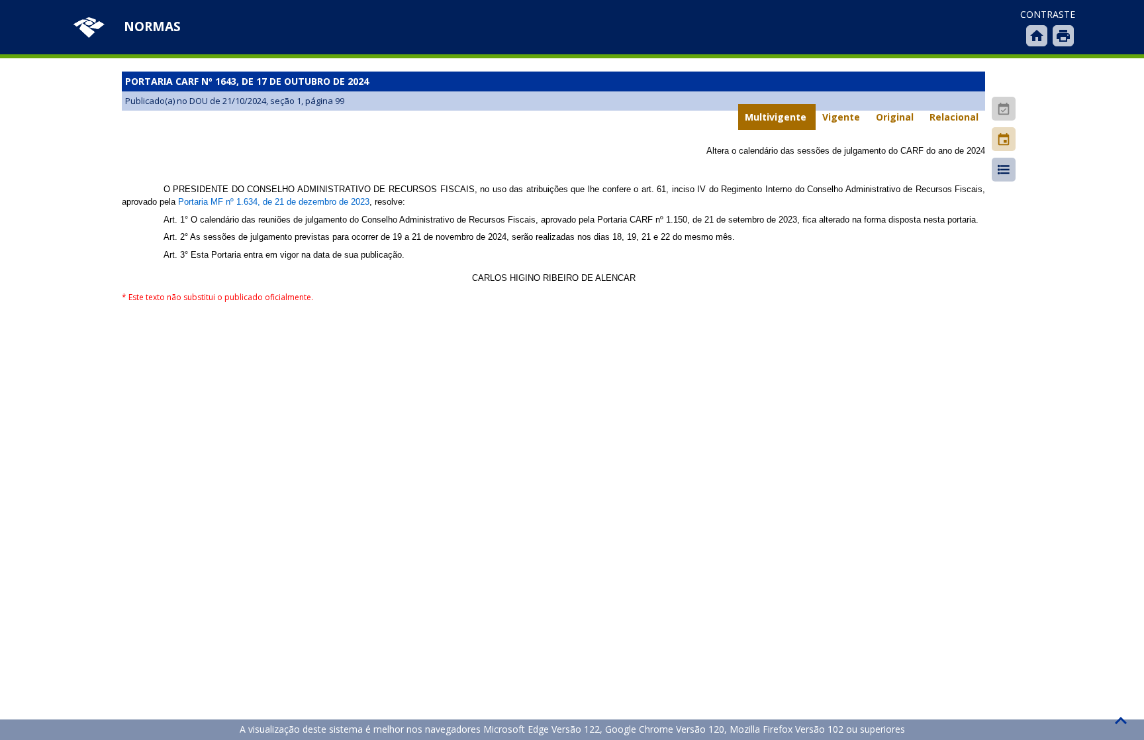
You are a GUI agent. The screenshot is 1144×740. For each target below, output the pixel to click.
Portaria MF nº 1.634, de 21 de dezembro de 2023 (273, 202)
